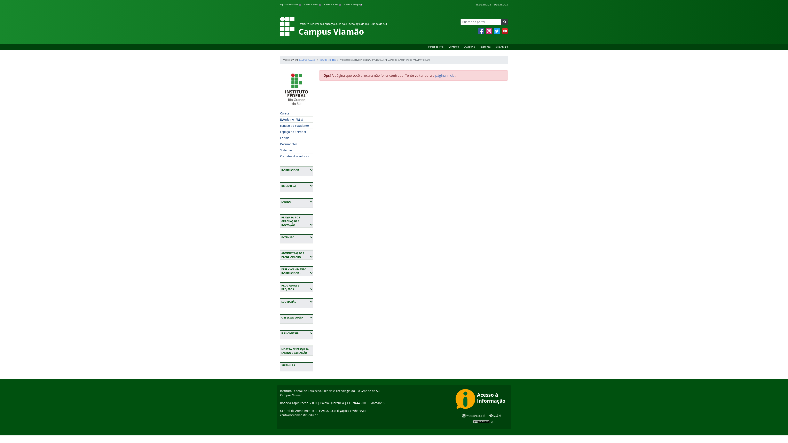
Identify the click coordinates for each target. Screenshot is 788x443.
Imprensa (485, 46)
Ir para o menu (312, 4)
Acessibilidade (483, 4)
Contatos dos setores (294, 156)
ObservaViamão (297, 317)
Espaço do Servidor (293, 132)
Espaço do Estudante (294, 126)
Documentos (288, 144)
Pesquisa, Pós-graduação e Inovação (297, 221)
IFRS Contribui (297, 333)
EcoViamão (297, 302)
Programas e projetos (297, 287)
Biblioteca (297, 186)
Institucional (297, 170)
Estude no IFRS (328, 59)
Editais (284, 138)
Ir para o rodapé (353, 4)
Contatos (454, 46)
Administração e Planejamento (297, 255)
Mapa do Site (501, 4)
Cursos (285, 113)
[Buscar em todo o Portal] (504, 22)
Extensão (297, 237)
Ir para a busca (332, 4)
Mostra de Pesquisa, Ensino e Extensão (295, 351)
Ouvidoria (469, 46)
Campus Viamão (307, 59)
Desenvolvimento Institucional (297, 271)
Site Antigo (502, 46)
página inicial (445, 75)
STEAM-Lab (288, 365)
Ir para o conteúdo (290, 4)
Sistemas (286, 150)
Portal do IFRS (436, 46)
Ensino (297, 201)
